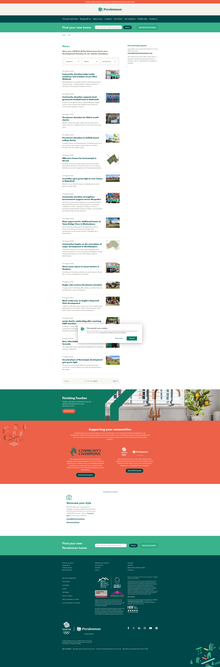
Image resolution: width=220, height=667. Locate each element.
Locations (108, 19)
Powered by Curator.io (110, 492)
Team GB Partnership (134, 471)
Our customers (130, 19)
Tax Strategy (65, 592)
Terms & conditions (67, 596)
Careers (97, 570)
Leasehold (130, 563)
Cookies (64, 589)
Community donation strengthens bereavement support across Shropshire (81, 198)
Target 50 (130, 565)
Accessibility (65, 585)
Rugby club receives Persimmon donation (82, 284)
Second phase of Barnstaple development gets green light (82, 361)
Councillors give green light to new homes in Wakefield (82, 179)
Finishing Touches (67, 568)
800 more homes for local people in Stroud (79, 159)
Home (64, 35)
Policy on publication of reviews (70, 599)
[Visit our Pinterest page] (156, 628)
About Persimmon (67, 570)
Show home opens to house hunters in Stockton (80, 267)
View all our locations (149, 546)
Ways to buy (97, 19)
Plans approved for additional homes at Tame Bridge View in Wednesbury (81, 222)
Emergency (131, 570)
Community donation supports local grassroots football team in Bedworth (80, 98)
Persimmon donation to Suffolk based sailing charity (80, 139)
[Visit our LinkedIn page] (139, 628)
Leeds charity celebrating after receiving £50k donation (81, 322)
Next (114, 381)
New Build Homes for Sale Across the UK (84, 649)
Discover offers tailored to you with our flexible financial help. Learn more (110, 2)
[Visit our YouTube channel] (150, 628)
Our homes (118, 19)
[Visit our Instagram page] (145, 628)
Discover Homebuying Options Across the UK (109, 649)
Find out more (69, 411)
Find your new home (70, 19)
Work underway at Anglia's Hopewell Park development (80, 301)
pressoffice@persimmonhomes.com (140, 53)
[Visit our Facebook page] (128, 628)
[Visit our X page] (134, 628)
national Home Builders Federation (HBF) (142, 600)
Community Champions (85, 475)
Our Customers (99, 565)
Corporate (97, 568)
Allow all (131, 338)
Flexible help (142, 19)
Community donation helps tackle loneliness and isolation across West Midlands (79, 76)
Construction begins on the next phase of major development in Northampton (82, 245)
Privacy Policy (66, 581)
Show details (119, 338)
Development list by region (147, 27)
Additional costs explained (102, 563)
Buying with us (85, 19)
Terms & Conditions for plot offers (71, 603)
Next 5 (95, 381)
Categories (69, 61)
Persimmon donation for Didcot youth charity (80, 118)
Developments (106, 61)
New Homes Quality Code (69, 578)
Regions (86, 61)
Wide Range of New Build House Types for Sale (135, 649)
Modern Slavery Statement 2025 (136, 568)
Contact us (153, 19)
